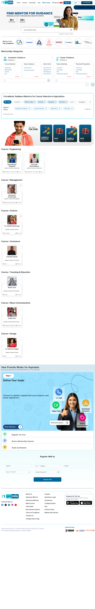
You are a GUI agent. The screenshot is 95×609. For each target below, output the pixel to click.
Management (8, 69)
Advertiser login (50, 497)
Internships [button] (32, 2)
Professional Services (62, 73)
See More (17, 76)
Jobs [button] (38, 2)
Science (7, 71)
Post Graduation (47, 67)
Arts (6, 73)
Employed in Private (48, 69)
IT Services (59, 67)
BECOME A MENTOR (85, 7)
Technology (60, 69)
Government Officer (48, 73)
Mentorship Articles (51, 512)
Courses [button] (24, 2)
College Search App (33, 519)
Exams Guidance (29, 64)
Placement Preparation (83, 64)
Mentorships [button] (46, 2)
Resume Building (62, 64)
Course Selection (10, 64)
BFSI (58, 71)
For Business (86, 2)
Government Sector (29, 70)
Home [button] (18, 2)
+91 (37, 466)
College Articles (50, 503)
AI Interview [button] (55, 2)
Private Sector (27, 67)
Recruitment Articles (33, 509)
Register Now (47, 479)
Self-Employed (47, 71)
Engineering (8, 67)
